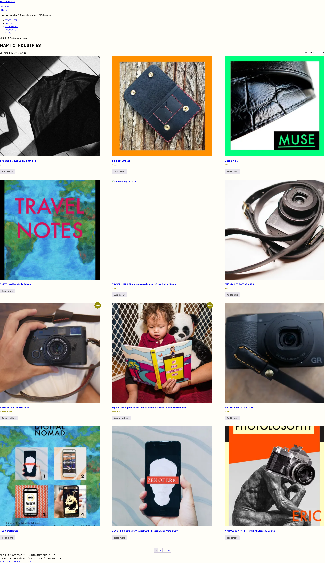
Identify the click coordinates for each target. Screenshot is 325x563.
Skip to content (7, 1)
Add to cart (7, 171)
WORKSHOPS (11, 26)
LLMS (7, 561)
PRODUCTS (10, 29)
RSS (2, 561)
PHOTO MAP (25, 561)
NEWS (8, 32)
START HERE (11, 20)
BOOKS (8, 23)
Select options (9, 418)
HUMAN (14, 561)
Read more (7, 291)
